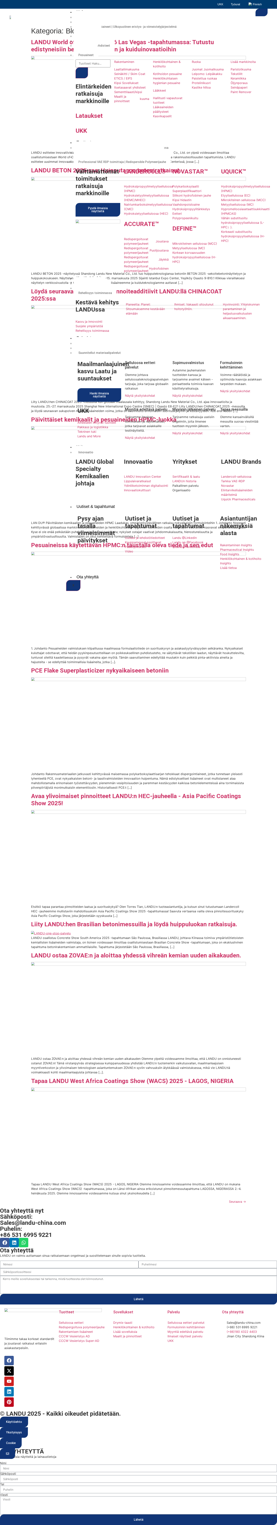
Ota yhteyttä (88, 577)
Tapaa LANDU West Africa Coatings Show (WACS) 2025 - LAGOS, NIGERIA (132, 1081)
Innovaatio (85, 452)
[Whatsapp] (23, 1242)
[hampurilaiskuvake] (262, 12)
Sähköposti (8, 1473)
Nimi (3, 1463)
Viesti (4, 1494)
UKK (220, 4)
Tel (2, 1484)
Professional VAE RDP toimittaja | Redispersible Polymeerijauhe (122, 162)
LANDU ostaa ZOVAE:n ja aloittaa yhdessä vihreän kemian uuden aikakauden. (136, 955)
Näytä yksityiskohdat (140, 395)
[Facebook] (4, 1242)
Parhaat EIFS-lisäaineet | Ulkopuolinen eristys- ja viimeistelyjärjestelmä (127, 27)
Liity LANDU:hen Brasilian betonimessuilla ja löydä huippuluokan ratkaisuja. (134, 924)
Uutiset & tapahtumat (96, 506)
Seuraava (237, 1201)
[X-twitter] (9, 1371)
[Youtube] (9, 1381)
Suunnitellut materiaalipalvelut (99, 353)
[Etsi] (82, 72)
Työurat (235, 4)
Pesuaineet (86, 55)
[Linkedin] (14, 1242)
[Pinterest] (9, 1402)
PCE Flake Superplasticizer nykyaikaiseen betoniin (100, 670)
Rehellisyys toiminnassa (95, 293)
